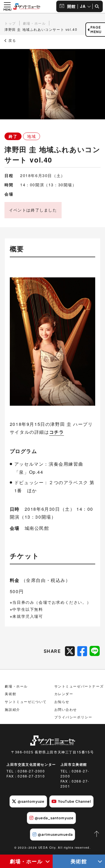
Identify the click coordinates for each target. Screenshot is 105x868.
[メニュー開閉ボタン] (7, 6)
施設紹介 (12, 709)
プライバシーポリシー (73, 716)
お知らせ (61, 701)
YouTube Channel (74, 801)
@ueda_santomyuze (54, 818)
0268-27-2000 (31, 771)
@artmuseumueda (55, 834)
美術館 (10, 693)
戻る (11, 40)
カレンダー (63, 693)
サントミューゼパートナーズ (79, 686)
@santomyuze (31, 801)
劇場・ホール (26, 861)
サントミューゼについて (26, 701)
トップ (10, 23)
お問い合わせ (65, 709)
